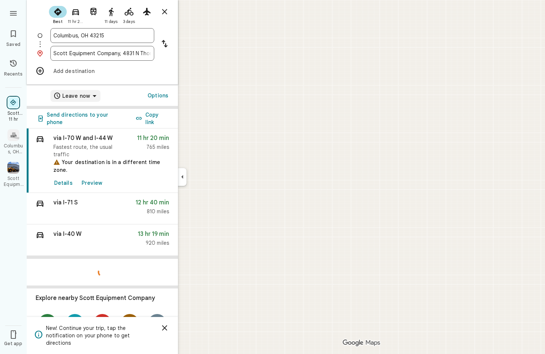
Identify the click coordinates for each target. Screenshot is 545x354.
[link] (102, 160)
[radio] (58, 14)
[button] (102, 208)
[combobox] (102, 35)
